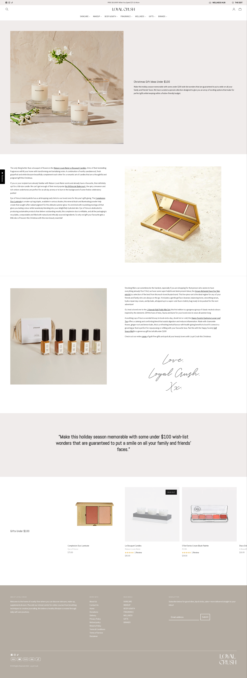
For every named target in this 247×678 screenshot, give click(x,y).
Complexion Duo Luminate (78, 545)
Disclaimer (94, 636)
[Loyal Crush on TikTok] (12, 2)
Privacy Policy (95, 619)
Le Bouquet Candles (133, 545)
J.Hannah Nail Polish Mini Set (158, 309)
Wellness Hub (219, 2)
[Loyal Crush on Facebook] (6, 2)
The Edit (238, 2)
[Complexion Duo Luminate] (95, 514)
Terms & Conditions (97, 629)
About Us (93, 601)
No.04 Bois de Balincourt (75, 186)
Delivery (93, 615)
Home (92, 608)
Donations (94, 612)
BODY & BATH (110, 16)
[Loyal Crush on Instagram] (9, 2)
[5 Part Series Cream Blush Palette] (209, 514)
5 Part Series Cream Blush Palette (195, 545)
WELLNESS (139, 16)
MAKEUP (96, 16)
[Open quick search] (58, 9)
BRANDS (161, 16)
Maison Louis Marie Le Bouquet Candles (70, 168)
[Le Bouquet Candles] (152, 514)
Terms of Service (96, 633)
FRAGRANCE (126, 16)
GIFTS (151, 16)
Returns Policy (95, 626)
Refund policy (95, 622)
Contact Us (94, 605)
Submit (205, 617)
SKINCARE (84, 16)
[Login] (234, 9)
